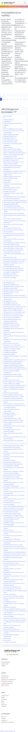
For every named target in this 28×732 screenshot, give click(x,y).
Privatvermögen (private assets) (12, 513)
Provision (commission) (10, 594)
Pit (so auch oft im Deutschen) (12, 317)
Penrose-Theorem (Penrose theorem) (13, 229)
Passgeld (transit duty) (10, 191)
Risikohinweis (5, 675)
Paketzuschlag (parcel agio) (11, 134)
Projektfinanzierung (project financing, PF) (15, 555)
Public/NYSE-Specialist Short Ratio (13, 123)
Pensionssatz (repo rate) (10, 257)
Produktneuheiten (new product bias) (14, 546)
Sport (2, 702)
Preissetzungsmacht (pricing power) (13, 464)
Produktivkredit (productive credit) (13, 544)
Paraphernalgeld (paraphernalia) (12, 176)
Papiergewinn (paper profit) (11, 160)
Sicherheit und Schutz (7, 681)
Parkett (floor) (7, 182)
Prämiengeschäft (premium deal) (12, 418)
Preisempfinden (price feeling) (12, 447)
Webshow (6, 685)
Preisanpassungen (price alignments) (13, 440)
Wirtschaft (4, 699)
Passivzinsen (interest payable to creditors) (15, 202)
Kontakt (3, 718)
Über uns (3, 716)
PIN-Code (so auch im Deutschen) (13, 313)
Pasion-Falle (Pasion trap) (10, 189)
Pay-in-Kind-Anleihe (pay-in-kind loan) (14, 207)
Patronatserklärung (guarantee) (12, 206)
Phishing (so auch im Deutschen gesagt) (14, 312)
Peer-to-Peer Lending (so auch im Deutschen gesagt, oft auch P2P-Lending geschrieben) (15, 220)
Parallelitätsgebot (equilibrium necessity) (14, 171)
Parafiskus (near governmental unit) (13, 165)
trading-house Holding (7, 722)
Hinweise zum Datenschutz (8, 679)
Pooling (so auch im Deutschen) (12, 345)
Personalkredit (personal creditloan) (13, 268)
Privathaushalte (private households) (13, 510)
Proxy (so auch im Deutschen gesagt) (14, 596)
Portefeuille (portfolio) (9, 354)
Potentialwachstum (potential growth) (14, 403)
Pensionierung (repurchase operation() (14, 233)
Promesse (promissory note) (11, 563)
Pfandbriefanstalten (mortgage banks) (14, 286)
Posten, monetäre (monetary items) (13, 394)
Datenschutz (4, 677)
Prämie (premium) (8, 416)
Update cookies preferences (7, 731)
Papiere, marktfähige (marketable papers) (15, 152)
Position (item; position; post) (11, 380)
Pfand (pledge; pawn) (9, 282)
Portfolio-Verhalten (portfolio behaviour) (14, 367)
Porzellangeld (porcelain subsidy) (12, 374)
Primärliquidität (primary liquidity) (12, 475)
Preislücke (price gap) (9, 460)
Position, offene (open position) (12, 383)
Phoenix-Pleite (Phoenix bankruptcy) (13, 308)
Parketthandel (7, 121)
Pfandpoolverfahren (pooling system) (13, 290)
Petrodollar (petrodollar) (10, 277)
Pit (4, 117)
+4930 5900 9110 (13, 654)
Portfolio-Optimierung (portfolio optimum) (15, 359)
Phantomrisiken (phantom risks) (12, 304)
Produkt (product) (8, 530)
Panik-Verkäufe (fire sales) (10, 141)
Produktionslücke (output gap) (12, 539)
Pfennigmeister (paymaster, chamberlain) (15, 295)
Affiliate (3, 665)
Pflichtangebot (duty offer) (11, 302)
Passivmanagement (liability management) (15, 200)
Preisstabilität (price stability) (11, 465)
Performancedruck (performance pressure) (15, 259)
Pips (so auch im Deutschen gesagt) (13, 315)
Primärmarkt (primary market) (11, 476)
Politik (3, 697)
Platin (5, 127)
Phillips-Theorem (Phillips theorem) (13, 310)
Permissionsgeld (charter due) (12, 266)
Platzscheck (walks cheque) (11, 326)
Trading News (5, 695)
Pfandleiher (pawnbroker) (10, 288)
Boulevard (4, 704)
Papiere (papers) (8, 147)
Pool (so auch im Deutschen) (11, 343)
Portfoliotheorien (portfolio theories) (13, 361)
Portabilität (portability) (10, 350)
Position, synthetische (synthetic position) (15, 385)
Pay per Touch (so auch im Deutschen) (14, 213)
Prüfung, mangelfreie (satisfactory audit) (14, 609)
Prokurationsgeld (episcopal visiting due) (14, 561)
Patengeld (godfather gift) (11, 204)
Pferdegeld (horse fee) (10, 301)
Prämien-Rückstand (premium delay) (13, 420)
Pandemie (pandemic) (9, 138)
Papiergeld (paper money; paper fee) (14, 158)
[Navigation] (25, 2)
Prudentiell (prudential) (10, 607)
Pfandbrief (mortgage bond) (11, 284)
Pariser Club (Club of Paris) (11, 178)
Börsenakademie (5, 662)
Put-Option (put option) (10, 642)
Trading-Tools (5, 663)
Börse (2, 701)
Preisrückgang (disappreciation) (12, 462)
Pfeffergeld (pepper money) (11, 291)
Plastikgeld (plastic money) (11, 323)
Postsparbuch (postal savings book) (13, 398)
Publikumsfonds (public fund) (11, 629)
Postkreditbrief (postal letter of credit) (14, 396)
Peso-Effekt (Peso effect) (10, 273)
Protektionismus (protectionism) (12, 587)
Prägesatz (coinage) (9, 413)
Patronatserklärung (9, 119)
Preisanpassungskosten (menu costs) (13, 445)
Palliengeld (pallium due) (10, 136)
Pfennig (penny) (8, 293)
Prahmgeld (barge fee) (10, 414)
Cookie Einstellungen (7, 683)
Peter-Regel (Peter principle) (11, 275)
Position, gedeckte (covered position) (14, 381)
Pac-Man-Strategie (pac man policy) (13, 128)
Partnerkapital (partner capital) (12, 187)
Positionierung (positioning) (11, 392)
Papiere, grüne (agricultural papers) (13, 151)
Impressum (4, 720)
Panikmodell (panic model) (11, 139)
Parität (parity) (7, 180)
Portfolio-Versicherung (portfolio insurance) (15, 369)
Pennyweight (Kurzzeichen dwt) (12, 228)
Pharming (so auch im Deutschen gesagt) (15, 306)
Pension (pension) (8, 231)
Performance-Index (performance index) (14, 261)
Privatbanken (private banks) (11, 486)
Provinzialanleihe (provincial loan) (12, 588)
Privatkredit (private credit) (11, 511)
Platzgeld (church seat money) (12, 324)
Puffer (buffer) (7, 638)
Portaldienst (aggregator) (10, 352)
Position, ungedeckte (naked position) (14, 387)
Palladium (6, 125)
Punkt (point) (7, 640)
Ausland (3, 706)
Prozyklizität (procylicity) (10, 601)
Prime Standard (8, 116)
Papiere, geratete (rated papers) (12, 149)
